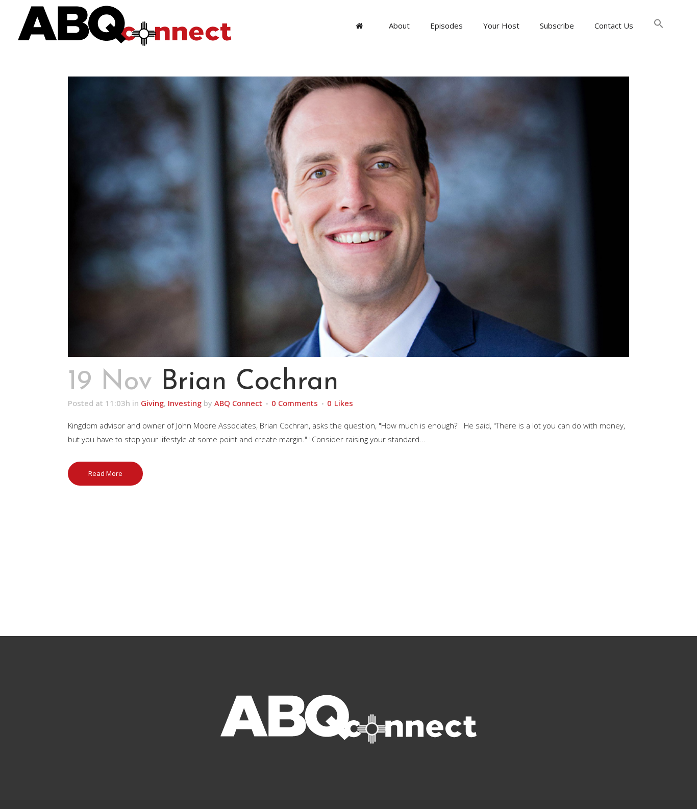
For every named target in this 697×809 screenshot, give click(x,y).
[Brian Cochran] (348, 217)
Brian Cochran (250, 382)
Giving (152, 403)
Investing (185, 403)
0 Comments (294, 403)
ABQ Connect (238, 403)
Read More (105, 473)
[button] (658, 25)
